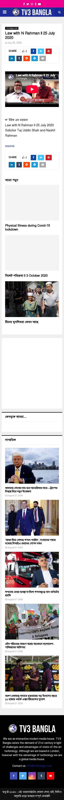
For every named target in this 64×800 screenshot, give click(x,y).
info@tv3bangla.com (39, 766)
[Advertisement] (32, 373)
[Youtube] (50, 776)
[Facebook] (13, 776)
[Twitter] (23, 776)
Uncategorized (12, 28)
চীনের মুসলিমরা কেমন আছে (21, 322)
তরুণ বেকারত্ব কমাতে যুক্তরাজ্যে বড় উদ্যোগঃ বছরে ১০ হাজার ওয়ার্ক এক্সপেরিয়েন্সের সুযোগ (31, 697)
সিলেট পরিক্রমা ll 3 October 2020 (26, 276)
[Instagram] (32, 776)
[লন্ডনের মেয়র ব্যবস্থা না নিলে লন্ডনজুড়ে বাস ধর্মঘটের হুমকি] (32, 570)
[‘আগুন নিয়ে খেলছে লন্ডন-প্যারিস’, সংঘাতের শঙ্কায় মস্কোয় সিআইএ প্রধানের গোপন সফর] (32, 518)
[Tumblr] (41, 776)
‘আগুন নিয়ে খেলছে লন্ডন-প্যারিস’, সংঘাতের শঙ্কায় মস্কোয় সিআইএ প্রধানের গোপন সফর (30, 541)
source (9, 146)
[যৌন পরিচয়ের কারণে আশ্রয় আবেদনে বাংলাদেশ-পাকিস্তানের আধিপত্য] (32, 622)
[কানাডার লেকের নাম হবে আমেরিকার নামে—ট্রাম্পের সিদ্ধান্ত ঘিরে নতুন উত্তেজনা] (32, 466)
